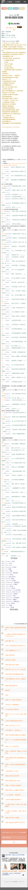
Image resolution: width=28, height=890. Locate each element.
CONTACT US (21, 881)
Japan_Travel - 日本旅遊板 (12, 597)
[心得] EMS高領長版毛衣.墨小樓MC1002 (15, 645)
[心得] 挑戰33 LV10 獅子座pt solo (13, 730)
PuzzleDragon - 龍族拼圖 (12, 573)
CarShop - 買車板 (10, 603)
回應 (10, 17)
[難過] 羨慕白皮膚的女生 (11, 685)
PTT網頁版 (9, 1)
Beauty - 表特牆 (10, 607)
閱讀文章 (7, 690)
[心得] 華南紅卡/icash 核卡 (11, 771)
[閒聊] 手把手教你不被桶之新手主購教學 (15, 735)
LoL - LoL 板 (9, 563)
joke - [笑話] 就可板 (10, 576)
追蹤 (6, 17)
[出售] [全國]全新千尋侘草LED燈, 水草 (15, 822)
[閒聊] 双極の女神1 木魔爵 (12, 664)
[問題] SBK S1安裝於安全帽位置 (13, 699)
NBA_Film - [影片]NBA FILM (13, 592)
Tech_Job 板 (14, 15)
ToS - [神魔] (8, 569)
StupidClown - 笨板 (10, 595)
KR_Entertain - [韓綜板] (12, 593)
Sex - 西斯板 (9, 605)
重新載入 (20, 17)
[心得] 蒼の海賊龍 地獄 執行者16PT (14, 720)
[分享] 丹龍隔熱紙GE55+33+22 (13, 650)
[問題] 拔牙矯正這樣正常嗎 (12, 776)
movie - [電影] (9, 571)
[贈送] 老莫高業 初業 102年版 (12, 780)
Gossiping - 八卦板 (10, 561)
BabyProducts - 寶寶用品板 (12, 601)
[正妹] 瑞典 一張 (9, 641)
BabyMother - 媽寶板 (11, 599)
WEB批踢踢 (14, 881)
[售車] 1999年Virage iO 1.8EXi (12, 725)
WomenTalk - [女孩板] (11, 567)
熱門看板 (14, 17)
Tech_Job (13, 27)
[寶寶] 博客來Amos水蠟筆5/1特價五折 (14, 790)
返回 (14, 29)
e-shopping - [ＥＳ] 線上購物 (13, 590)
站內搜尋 (17, 1)
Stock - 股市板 (9, 586)
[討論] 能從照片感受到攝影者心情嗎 (14, 674)
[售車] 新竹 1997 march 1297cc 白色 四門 (15, 669)
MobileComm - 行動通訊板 (12, 582)
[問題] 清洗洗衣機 (9, 655)
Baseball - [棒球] (10, 578)
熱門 (25, 1)
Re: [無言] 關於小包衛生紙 (11, 709)
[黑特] (6, 695)
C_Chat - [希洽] (9, 574)
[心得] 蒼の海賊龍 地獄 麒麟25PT (13, 799)
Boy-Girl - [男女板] (10, 588)
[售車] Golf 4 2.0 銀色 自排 (12, 746)
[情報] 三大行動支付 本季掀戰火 (13, 785)
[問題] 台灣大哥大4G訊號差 (12, 817)
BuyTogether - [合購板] (11, 584)
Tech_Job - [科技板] (11, 580)
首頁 (7, 27)
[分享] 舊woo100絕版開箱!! (12, 704)
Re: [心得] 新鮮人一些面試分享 (13, 795)
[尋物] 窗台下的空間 (10, 660)
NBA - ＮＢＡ (9, 565)
